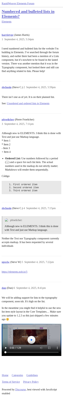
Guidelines (32, 375)
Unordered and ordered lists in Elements (28, 103)
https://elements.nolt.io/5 (14, 271)
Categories (17, 375)
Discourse (20, 389)
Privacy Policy (31, 381)
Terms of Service (11, 381)
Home (5, 375)
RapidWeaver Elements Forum (18, 3)
